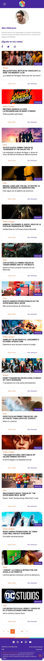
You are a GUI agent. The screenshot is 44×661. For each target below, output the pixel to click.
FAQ (3, 649)
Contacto (39, 649)
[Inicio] (22, 4)
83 (22, 631)
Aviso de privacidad (35, 647)
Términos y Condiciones (9, 647)
